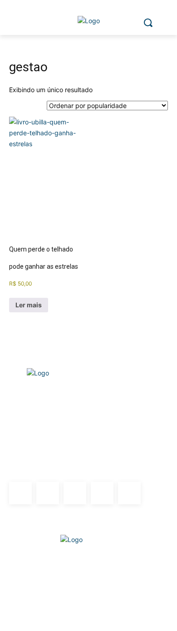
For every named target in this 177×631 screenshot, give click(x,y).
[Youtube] (129, 493)
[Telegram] (102, 493)
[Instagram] (47, 493)
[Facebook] (20, 493)
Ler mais (28, 305)
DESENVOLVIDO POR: (88, 522)
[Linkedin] (75, 493)
